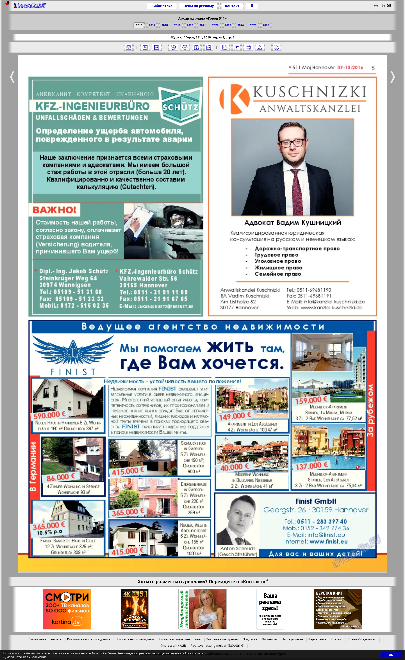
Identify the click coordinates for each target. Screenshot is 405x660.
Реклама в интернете (222, 639)
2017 (152, 25)
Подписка (250, 639)
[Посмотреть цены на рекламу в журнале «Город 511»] (236, 47)
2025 (253, 25)
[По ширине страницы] (208, 47)
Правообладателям (362, 639)
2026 (266, 25)
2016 (139, 25)
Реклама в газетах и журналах (89, 639)
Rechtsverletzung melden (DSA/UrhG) (217, 645)
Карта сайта (317, 639)
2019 (177, 25)
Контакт (232, 5)
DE (389, 5)
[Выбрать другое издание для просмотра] (129, 47)
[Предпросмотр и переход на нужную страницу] (225, 47)
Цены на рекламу (199, 5)
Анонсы (56, 639)
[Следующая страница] (157, 47)
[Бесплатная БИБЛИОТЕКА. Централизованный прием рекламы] (30, 5)
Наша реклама (293, 639)
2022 (215, 25)
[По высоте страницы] (197, 47)
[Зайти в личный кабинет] (376, 5)
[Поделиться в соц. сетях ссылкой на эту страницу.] (260, 47)
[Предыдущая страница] (145, 47)
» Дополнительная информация (24, 657)
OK (391, 655)
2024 (240, 25)
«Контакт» (252, 581)
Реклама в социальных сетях (180, 639)
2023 (228, 25)
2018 (165, 25)
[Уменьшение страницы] (185, 47)
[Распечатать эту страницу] (248, 47)
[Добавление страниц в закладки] (276, 47)
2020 (190, 25)
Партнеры (269, 639)
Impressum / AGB (173, 645)
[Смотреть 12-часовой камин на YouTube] (135, 609)
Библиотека (161, 5)
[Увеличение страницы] (173, 47)
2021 (202, 25)
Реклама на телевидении (135, 639)
